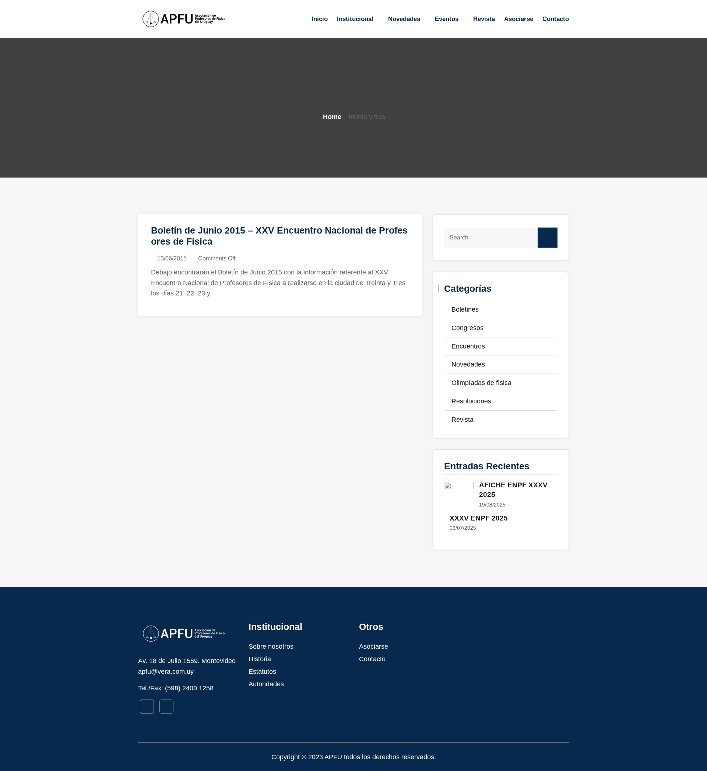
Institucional (355, 18)
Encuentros (468, 346)
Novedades (404, 18)
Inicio (320, 18)
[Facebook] (147, 707)
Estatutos (262, 671)
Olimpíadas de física (481, 382)
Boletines (465, 309)
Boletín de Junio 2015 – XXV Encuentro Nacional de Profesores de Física (279, 235)
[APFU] (188, 19)
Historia (260, 659)
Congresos (467, 328)
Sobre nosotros (271, 646)
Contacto (555, 18)
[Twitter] (166, 707)
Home (332, 116)
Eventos (446, 18)
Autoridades (266, 684)
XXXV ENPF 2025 (479, 518)
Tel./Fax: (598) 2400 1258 (176, 688)
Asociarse (518, 18)
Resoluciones (471, 401)
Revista (484, 18)
